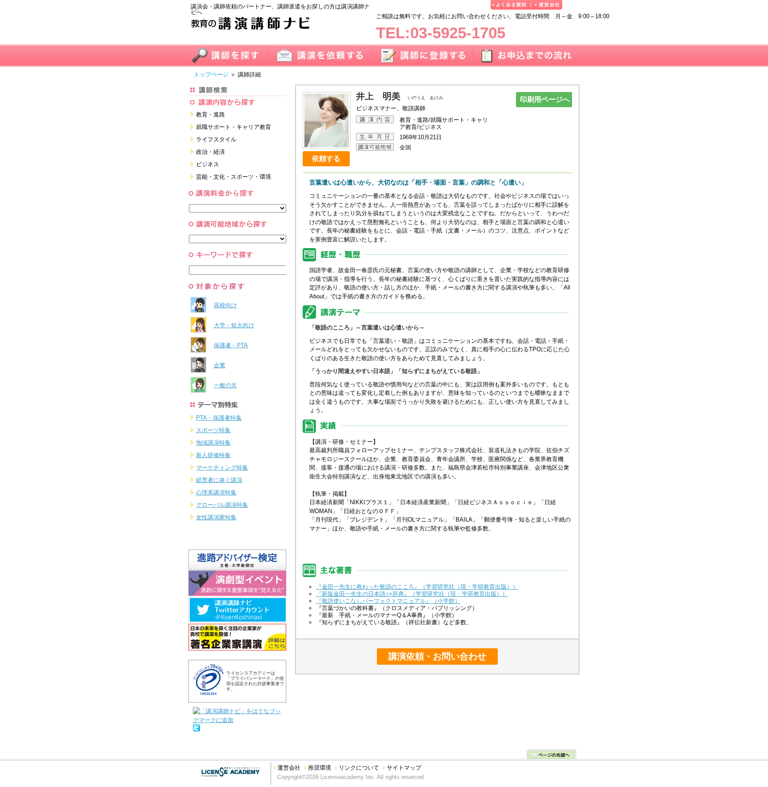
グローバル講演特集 (222, 505)
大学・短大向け (234, 325)
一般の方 (225, 385)
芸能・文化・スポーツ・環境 (233, 176)
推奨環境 (319, 767)
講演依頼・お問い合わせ (437, 656)
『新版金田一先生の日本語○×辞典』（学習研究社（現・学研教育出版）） (412, 593)
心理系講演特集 (216, 492)
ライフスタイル (216, 139)
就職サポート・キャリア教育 (233, 127)
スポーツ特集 (213, 430)
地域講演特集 (213, 442)
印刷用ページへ (545, 99)
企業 (219, 365)
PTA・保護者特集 (219, 417)
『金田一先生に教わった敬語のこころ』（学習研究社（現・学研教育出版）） (417, 586)
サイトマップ (404, 767)
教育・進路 (210, 114)
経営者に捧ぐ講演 (219, 480)
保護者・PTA (231, 345)
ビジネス (207, 164)
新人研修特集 (213, 455)
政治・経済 (210, 152)
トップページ (211, 74)
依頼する (326, 158)
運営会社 (288, 767)
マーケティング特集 (222, 467)
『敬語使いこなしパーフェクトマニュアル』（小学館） (388, 601)
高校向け (225, 305)
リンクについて (359, 767)
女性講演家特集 (216, 517)
